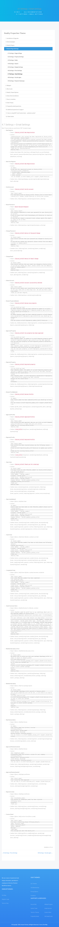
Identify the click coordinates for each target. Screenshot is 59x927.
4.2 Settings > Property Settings (16, 56)
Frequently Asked (35, 916)
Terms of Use (5, 903)
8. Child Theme (9, 102)
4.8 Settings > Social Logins (14, 77)
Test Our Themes (35, 912)
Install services (48, 908)
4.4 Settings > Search (13, 63)
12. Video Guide (10, 116)
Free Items (33, 895)
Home (17, 12)
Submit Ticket (34, 908)
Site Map (45, 924)
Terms (40, 924)
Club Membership (35, 887)
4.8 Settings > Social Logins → (45, 853)
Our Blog (4, 895)
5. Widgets (8, 85)
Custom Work (47, 912)
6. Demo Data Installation (12, 95)
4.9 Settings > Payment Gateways (16, 81)
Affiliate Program (48, 904)
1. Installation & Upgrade (12, 38)
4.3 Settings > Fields (13, 60)
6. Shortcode (9, 89)
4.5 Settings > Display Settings (15, 67)
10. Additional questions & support (15, 109)
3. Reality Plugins (10, 45)
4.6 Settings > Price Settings (15, 70)
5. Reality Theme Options (12, 92)
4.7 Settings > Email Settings (15, 74)
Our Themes (34, 883)
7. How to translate (10, 99)
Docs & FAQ (33, 904)
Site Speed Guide (48, 916)
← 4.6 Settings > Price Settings (9, 853)
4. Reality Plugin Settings (12, 48)
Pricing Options (34, 891)
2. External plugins (10, 41)
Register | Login (5, 899)
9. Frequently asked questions (13, 106)
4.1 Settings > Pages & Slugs (15, 53)
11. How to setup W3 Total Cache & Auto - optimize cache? (20, 113)
